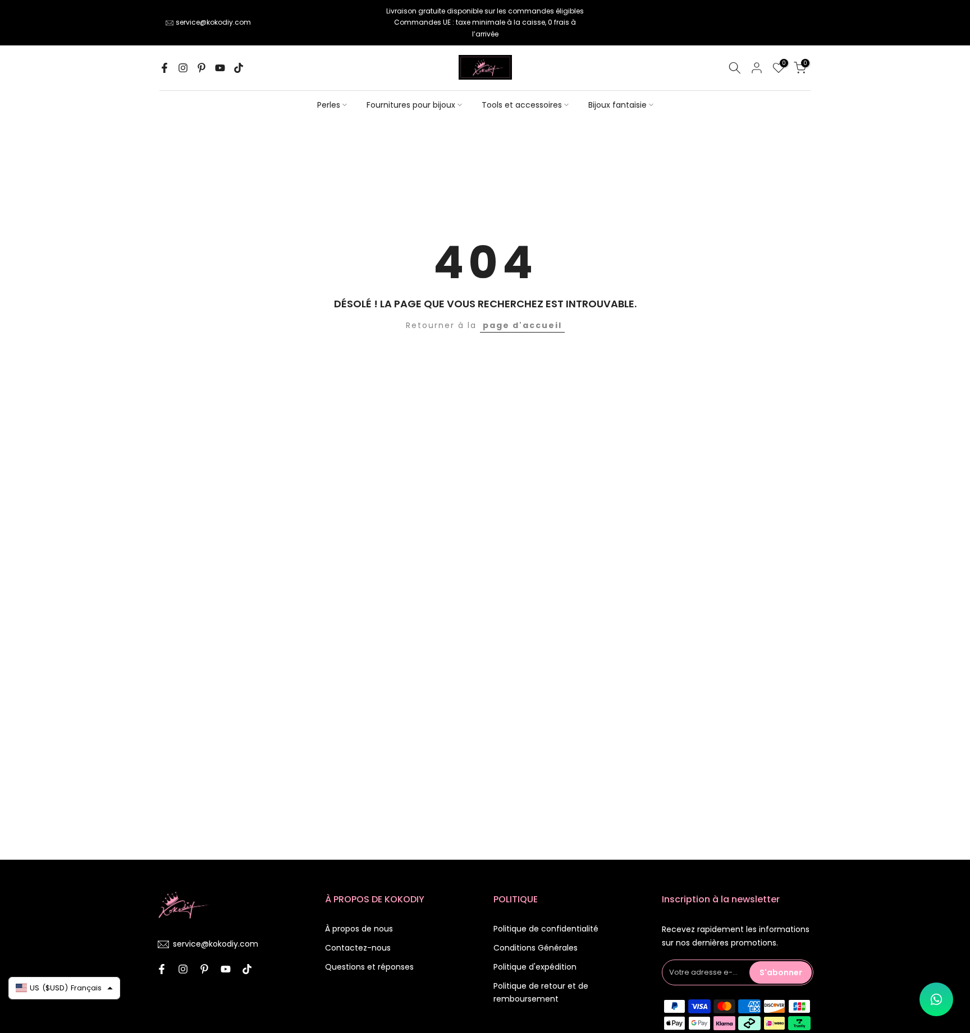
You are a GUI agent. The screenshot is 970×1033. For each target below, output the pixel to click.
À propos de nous (359, 928)
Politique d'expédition (534, 966)
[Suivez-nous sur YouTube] (220, 68)
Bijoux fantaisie (617, 104)
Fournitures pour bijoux (411, 104)
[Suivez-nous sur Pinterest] (201, 68)
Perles (328, 104)
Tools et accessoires (522, 104)
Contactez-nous (358, 947)
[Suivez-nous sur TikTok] (239, 68)
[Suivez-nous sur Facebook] (164, 68)
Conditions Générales (535, 947)
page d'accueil (522, 325)
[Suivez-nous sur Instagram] (183, 68)
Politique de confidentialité (545, 928)
